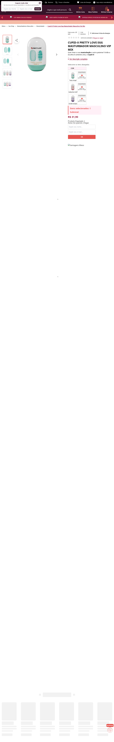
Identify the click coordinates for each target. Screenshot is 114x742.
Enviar (37, 9)
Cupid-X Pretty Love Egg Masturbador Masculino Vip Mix (66, 26)
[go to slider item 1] (7, 50)
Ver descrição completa (78, 59)
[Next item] (112, 17)
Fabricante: (72, 33)
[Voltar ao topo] (110, 736)
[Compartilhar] (16, 40)
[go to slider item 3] (7, 72)
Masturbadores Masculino (25, 26)
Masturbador (40, 26)
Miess (3, 26)
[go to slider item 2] (7, 61)
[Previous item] (2, 17)
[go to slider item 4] (7, 83)
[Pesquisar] (70, 9)
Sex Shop (11, 26)
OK (82, 137)
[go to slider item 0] (7, 39)
